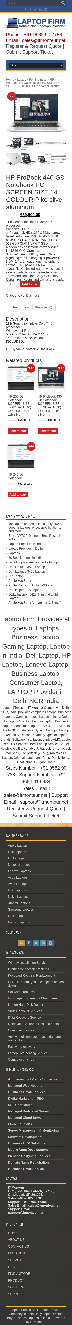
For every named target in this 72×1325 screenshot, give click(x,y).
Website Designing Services (29, 1156)
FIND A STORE (19, 1273)
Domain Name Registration (28, 1162)
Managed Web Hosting (25, 1085)
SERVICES (16, 1260)
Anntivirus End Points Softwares (32, 1079)
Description (20, 307)
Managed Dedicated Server (28, 1111)
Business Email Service (26, 1169)
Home (10, 79)
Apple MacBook (19, 580)
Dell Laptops (17, 852)
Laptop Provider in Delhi (25, 548)
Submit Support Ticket (29, 52)
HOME (13, 1233)
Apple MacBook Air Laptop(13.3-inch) (34, 602)
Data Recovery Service (24, 1017)
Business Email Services (27, 1092)
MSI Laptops (17, 890)
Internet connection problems (28, 969)
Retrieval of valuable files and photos (34, 1024)
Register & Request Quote (34, 46)
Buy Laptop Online (49, 1314)
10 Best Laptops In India (25, 557)
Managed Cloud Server (25, 1117)
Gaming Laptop (24, 646)
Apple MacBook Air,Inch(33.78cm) (32, 585)
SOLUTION (16, 1287)
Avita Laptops (17, 884)
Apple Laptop (17, 845)
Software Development (25, 1137)
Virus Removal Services (25, 1011)
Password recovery (21, 1046)
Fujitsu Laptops (19, 922)
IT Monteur (37, 1322)
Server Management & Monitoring (33, 1130)
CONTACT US (18, 1246)
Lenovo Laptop (46, 664)
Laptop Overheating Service (28, 1053)
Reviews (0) (43, 307)
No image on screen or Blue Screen (33, 998)
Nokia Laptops (18, 896)
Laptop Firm (18, 619)
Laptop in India (49, 716)
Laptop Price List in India (25, 544)
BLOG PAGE (17, 1253)
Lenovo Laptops (19, 871)
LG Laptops (16, 916)
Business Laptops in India (31, 1318)
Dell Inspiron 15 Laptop (24, 590)
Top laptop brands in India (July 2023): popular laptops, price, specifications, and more (35, 527)
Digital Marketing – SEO (26, 1098)
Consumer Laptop (35, 682)
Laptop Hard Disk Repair (25, 1004)
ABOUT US (16, 1239)
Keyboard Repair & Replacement (31, 975)
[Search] (63, 3)
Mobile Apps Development (28, 1149)
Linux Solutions (20, 1124)
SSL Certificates (20, 1105)
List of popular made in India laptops (34, 562)
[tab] (20, 307)
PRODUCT (16, 1280)
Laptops (14, 553)
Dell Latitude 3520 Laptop (26, 567)
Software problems (21, 992)
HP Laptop (16, 576)
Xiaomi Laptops (19, 903)
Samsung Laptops (21, 909)
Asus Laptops (17, 877)
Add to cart (30, 284)
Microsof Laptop (19, 864)
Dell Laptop (42, 655)
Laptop (21, 79)
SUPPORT (16, 1294)
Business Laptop (35, 637)
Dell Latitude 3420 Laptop (26, 571)
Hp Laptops (16, 858)
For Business (38, 79)
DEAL (12, 1267)
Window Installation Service (27, 962)
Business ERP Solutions (26, 1143)
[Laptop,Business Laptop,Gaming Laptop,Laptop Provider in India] (36, 27)
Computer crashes (21, 1030)
